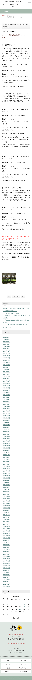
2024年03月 (6, 369)
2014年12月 (6, 512)
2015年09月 (6, 494)
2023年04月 (6, 381)
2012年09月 (6, 572)
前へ (9, 297)
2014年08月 (6, 522)
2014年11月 (6, 515)
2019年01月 (6, 427)
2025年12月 (6, 351)
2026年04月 (6, 346)
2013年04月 (6, 556)
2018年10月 (6, 432)
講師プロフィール (23, 668)
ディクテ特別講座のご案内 (11, 313)
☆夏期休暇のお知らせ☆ (10, 311)
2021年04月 (6, 397)
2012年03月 (6, 586)
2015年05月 (6, 501)
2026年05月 (6, 344)
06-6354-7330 (17, 634)
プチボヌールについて (8, 664)
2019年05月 (6, 422)
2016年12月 (6, 469)
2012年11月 (6, 568)
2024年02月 (6, 372)
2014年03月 (6, 531)
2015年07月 (6, 499)
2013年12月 (6, 538)
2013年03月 (6, 559)
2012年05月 (6, 582)
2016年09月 (6, 475)
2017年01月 (6, 466)
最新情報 (8, 15)
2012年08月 (6, 575)
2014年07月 (6, 524)
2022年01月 (6, 392)
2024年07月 (6, 367)
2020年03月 (6, 409)
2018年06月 (6, 441)
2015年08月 (6, 496)
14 (24, 607)
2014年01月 (6, 535)
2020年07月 (6, 402)
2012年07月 (6, 577)
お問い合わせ (23, 671)
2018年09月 (6, 434)
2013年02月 (6, 561)
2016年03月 (6, 482)
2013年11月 (6, 540)
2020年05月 (6, 404)
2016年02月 (6, 485)
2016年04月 (6, 480)
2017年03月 (6, 464)
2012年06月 (6, 579)
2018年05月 (6, 443)
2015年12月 (6, 489)
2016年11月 (6, 471)
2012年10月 (6, 570)
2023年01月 (6, 383)
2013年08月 (6, 547)
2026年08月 (6, 337)
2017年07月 (6, 459)
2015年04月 (6, 503)
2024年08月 (6, 365)
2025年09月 (6, 355)
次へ (23, 297)
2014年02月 (6, 533)
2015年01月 (6, 510)
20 (20, 609)
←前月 (14, 618)
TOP (8, 661)
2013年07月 (6, 549)
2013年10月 (6, 542)
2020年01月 (6, 411)
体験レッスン (8, 671)
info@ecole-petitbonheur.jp (16, 643)
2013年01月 (6, 563)
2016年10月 (6, 473)
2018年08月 (6, 436)
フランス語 (24, 664)
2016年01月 (6, 487)
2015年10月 (6, 492)
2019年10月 (6, 418)
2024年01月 (6, 374)
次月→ (18, 618)
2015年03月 (6, 505)
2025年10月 (6, 353)
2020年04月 (6, 406)
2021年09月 (6, 395)
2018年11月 (6, 429)
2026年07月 (6, 339)
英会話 (8, 668)
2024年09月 (6, 362)
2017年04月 (6, 462)
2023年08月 (6, 379)
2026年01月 (6, 349)
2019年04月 (6, 425)
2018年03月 (6, 445)
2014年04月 (6, 529)
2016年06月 (6, 478)
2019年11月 (6, 415)
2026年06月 (6, 342)
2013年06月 (6, 552)
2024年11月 (6, 360)
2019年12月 (6, 413)
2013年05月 (6, 554)
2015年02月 (6, 508)
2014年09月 (6, 519)
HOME (3, 15)
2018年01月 (6, 450)
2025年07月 (6, 358)
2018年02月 (6, 448)
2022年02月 (6, 390)
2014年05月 (6, 526)
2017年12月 (6, 452)
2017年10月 (6, 455)
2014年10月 (6, 517)
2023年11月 (6, 376)
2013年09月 (6, 545)
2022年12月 (6, 385)
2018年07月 (6, 439)
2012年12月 (6, 565)
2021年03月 (6, 399)
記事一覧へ (16, 297)
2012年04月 (6, 584)
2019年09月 (6, 420)
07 (24, 604)
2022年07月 (6, 388)
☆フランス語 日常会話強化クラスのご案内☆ (16, 308)
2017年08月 (6, 457)
